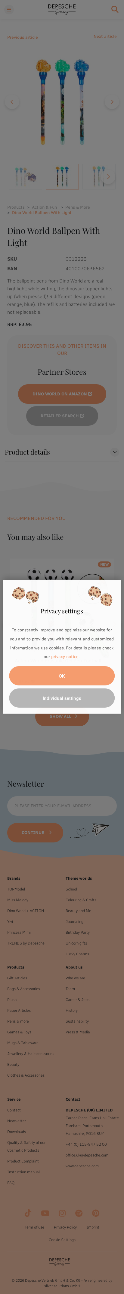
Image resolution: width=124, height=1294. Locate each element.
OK (62, 676)
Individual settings (62, 698)
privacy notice (64, 656)
